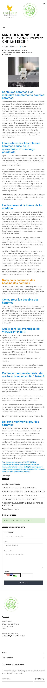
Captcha (7, 572)
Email (6, 541)
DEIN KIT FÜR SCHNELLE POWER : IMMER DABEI (19, 488)
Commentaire (8, 551)
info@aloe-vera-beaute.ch (16, 636)
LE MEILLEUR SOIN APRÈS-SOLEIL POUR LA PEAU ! (20, 499)
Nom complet (8, 532)
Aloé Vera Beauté (15, 50)
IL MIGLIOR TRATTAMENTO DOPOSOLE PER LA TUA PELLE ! (23, 492)
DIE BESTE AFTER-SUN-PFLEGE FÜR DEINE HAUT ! (20, 495)
